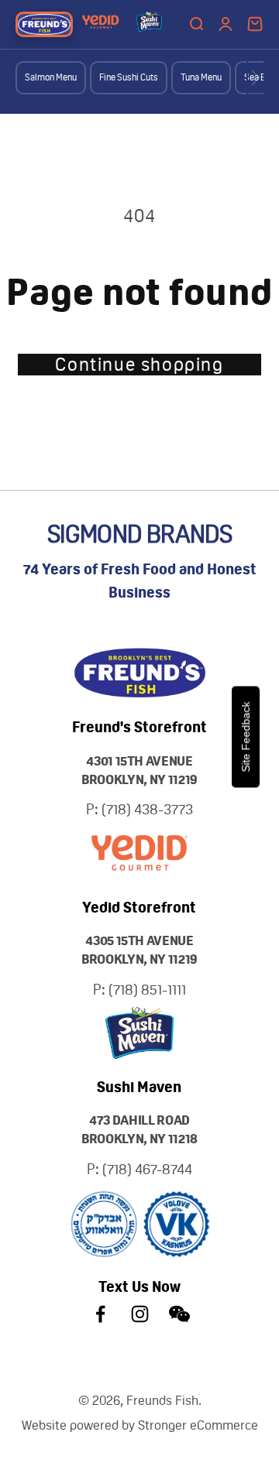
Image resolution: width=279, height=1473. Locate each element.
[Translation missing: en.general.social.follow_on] (100, 1313)
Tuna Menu (201, 77)
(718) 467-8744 (147, 1169)
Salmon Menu (51, 77)
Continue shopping (139, 364)
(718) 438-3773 (147, 809)
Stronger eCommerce (198, 1425)
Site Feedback (245, 736)
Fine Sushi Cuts (128, 77)
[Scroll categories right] (256, 77)
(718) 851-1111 (147, 989)
